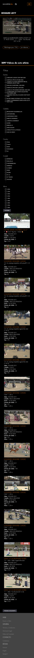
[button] (7, 210)
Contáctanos (6, 641)
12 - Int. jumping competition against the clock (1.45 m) (16, 329)
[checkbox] (15, 77)
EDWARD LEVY (12, 234)
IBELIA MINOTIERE (14, 334)
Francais (5, 647)
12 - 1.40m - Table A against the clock (14, 560)
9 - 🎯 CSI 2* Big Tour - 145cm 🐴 (13, 232)
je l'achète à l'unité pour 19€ (17, 29)
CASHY (11, 236)
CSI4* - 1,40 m (8, 395)
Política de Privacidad (8, 634)
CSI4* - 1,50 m (8, 428)
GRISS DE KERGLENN (15, 269)
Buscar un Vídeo (7, 621)
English (4, 651)
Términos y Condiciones (9, 628)
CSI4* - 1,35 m (8, 494)
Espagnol (5, 654)
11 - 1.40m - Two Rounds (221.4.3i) (14, 592)
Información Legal (7, 631)
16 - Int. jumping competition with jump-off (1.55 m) (17, 264)
